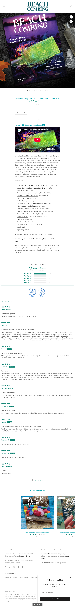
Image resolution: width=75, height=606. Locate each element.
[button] (33, 101)
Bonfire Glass (21, 198)
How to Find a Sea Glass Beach (27, 214)
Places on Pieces (22, 216)
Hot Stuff (20, 201)
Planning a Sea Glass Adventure (27, 195)
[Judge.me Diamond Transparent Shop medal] (41, 292)
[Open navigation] (4, 6)
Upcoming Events (23, 230)
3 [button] (38, 480)
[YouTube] (22, 567)
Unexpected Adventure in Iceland (28, 193)
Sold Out (37, 119)
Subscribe (55, 599)
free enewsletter (24, 556)
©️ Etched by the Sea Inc (11, 591)
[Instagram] (14, 567)
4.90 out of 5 (42, 268)
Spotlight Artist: (26, 222)
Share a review (46, 563)
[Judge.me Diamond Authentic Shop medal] (32, 292)
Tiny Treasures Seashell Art (26, 206)
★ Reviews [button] (37, 604)
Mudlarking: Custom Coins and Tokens (30, 203)
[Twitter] (9, 567)
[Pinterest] (18, 567)
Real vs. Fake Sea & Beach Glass (27, 211)
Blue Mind (20, 219)
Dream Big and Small (24, 209)
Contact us (8, 554)
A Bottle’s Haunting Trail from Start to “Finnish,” (33, 185)
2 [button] (35, 480)
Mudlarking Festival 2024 (25, 224)
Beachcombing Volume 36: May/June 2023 (37, 532)
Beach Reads (21, 227)
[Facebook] (5, 567)
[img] (5, 307)
